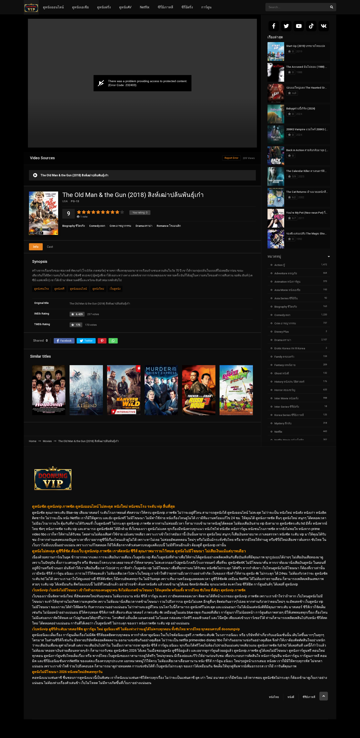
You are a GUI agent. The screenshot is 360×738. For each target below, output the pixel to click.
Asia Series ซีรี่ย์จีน (286, 298)
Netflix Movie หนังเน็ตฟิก (289, 440)
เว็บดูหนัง (115, 288)
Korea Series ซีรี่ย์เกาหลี (289, 415)
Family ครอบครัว (284, 356)
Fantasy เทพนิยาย (285, 365)
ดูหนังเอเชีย (80, 7)
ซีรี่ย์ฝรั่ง (187, 7)
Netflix (144, 7)
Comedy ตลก (97, 225)
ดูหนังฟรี (59, 288)
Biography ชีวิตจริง (73, 225)
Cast (50, 246)
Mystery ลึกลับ (282, 423)
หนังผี (291, 697)
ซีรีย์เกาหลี (309, 697)
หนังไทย (274, 697)
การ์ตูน (206, 7)
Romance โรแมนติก (169, 225)
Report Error (231, 158)
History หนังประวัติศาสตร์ (289, 381)
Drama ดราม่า (144, 225)
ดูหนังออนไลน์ (53, 7)
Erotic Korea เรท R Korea (289, 348)
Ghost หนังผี (281, 373)
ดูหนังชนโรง (41, 288)
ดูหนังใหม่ (98, 288)
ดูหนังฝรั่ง (104, 7)
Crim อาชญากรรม (120, 225)
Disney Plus (281, 331)
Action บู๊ (279, 265)
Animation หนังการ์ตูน (287, 281)
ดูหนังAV (125, 7)
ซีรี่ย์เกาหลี (165, 7)
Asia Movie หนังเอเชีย (287, 290)
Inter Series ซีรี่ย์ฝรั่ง (286, 406)
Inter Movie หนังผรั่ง (286, 398)
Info (36, 246)
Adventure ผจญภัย (285, 273)
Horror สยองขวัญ (284, 390)
